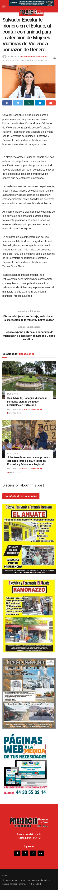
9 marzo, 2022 (12, 60)
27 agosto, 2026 (15, 413)
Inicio (4, 875)
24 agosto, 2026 (15, 472)
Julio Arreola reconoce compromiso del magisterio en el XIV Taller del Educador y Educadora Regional (28, 461)
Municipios (12, 394)
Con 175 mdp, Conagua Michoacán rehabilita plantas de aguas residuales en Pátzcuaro (27, 402)
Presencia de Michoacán (34, 56)
